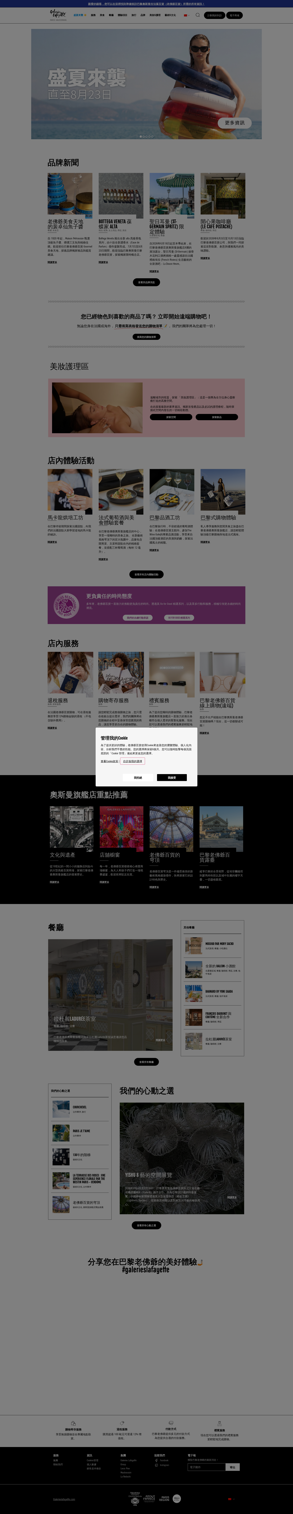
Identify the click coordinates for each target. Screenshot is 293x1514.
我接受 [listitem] (172, 777)
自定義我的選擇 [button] (132, 761)
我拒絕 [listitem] (138, 777)
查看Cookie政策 (109, 761)
